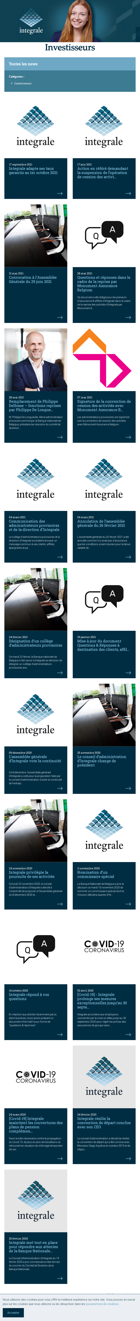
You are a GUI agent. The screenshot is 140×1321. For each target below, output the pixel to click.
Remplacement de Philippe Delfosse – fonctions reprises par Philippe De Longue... (35, 405)
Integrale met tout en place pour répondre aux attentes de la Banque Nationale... (33, 1246)
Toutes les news (23, 63)
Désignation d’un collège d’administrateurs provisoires (35, 643)
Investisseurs (23, 83)
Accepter (13, 1312)
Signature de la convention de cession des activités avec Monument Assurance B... (104, 405)
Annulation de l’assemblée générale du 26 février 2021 (101, 523)
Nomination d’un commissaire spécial (95, 874)
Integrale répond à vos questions (29, 996)
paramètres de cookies (102, 1304)
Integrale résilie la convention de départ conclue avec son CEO (104, 1122)
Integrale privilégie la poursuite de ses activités (32, 874)
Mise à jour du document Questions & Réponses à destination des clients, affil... (103, 645)
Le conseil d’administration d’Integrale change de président (101, 760)
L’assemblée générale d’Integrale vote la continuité (35, 758)
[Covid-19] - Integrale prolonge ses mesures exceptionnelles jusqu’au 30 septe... (102, 1000)
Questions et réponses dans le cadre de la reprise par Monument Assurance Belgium (103, 283)
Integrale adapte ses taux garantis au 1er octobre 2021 (33, 170)
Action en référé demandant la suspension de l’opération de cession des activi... (102, 172)
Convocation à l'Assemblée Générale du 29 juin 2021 (33, 279)
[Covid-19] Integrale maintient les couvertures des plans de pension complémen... (36, 1124)
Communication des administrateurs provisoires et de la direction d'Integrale (34, 525)
